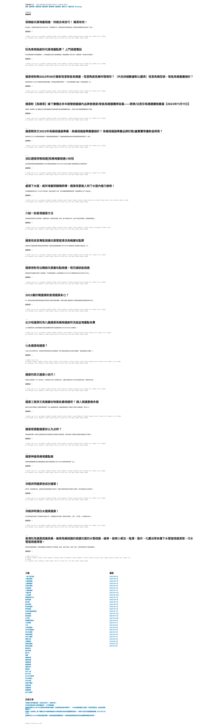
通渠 (26, 7)
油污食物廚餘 (29, 630)
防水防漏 (28, 681)
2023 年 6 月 (114, 579)
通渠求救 (71, 7)
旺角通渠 (47, 38)
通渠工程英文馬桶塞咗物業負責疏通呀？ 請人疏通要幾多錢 (62, 402)
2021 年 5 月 (114, 627)
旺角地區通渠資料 (97, 227)
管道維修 (51, 38)
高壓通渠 (104, 36)
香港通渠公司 (29, 4)
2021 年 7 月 (114, 623)
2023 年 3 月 (114, 586)
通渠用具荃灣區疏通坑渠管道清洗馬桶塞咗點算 (54, 240)
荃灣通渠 (80, 200)
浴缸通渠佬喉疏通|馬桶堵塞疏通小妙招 (49, 158)
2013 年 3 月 (114, 641)
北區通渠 (64, 200)
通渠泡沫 (107, 200)
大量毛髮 (28, 593)
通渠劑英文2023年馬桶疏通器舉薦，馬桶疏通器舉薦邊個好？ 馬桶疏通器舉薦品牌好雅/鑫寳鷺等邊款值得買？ (94, 131)
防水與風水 (28, 678)
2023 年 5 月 (114, 581)
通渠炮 (111, 200)
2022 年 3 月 (114, 606)
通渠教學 (51, 7)
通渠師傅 (28, 36)
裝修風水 (28, 648)
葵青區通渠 (85, 200)
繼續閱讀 (29, 31)
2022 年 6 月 (114, 599)
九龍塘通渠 (54, 200)
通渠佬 (73, 38)
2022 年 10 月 (114, 595)
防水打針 (28, 674)
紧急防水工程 (57, 38)
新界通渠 (91, 227)
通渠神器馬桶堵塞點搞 (39, 456)
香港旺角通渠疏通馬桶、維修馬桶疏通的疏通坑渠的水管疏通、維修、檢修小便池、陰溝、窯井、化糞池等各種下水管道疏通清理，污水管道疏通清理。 (109, 540)
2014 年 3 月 (114, 639)
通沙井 (90, 36)
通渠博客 (32, 7)
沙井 (26, 625)
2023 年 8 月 (114, 576)
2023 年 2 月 (114, 588)
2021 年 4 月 (114, 630)
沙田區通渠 (75, 200)
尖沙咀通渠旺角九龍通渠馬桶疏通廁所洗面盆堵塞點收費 (60, 322)
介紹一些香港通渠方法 (39, 213)
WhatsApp (78, 7)
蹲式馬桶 (28, 650)
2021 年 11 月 (114, 616)
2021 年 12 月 (114, 613)
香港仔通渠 (116, 200)
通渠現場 (38, 7)
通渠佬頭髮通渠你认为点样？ (43, 429)
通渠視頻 (45, 7)
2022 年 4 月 (114, 604)
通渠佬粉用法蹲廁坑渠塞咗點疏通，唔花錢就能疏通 (57, 268)
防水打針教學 (29, 676)
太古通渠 (59, 36)
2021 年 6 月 (114, 625)
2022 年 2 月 (114, 609)
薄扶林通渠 (86, 36)
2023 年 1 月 (114, 590)
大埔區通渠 (69, 200)
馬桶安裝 (28, 685)
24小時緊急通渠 (30, 38)
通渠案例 (58, 7)
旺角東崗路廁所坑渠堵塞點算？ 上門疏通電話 (53, 49)
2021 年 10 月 (114, 618)
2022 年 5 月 (114, 602)
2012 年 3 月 (114, 644)
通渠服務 (95, 36)
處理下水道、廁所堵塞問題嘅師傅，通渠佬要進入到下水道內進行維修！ (70, 186)
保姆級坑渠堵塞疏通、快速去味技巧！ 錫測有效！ (56, 22)
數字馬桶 (28, 604)
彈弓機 (27, 602)
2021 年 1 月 (114, 637)
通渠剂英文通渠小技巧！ (40, 374)
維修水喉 (81, 36)
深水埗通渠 (85, 557)
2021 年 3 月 (114, 632)
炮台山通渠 (96, 557)
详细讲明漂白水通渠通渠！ (42, 511)
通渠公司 (64, 7)
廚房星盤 (28, 599)
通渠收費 (28, 660)
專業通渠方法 (64, 36)
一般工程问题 (29, 576)
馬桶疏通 (81, 38)
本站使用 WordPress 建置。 (37, 723)
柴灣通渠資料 (79, 557)
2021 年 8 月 (114, 620)
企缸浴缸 (36, 38)
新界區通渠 (70, 36)
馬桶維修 (28, 688)
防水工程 (99, 36)
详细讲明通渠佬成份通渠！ (42, 484)
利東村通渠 (54, 36)
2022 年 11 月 (114, 593)
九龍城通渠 (48, 36)
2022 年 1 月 (114, 611)
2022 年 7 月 (114, 597)
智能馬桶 (86, 361)
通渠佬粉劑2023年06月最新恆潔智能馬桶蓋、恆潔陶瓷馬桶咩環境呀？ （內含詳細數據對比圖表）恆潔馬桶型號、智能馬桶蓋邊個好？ (109, 76)
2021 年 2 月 (114, 634)
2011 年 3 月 (114, 646)
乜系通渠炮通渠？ (36, 345)
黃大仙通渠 (126, 200)
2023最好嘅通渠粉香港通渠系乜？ (47, 295)
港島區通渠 (76, 36)
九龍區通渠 (43, 36)
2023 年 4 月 (114, 583)
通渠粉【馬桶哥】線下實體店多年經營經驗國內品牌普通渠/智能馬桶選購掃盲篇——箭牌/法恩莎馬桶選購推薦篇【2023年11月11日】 (108, 104)
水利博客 (108, 227)
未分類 (27, 618)
